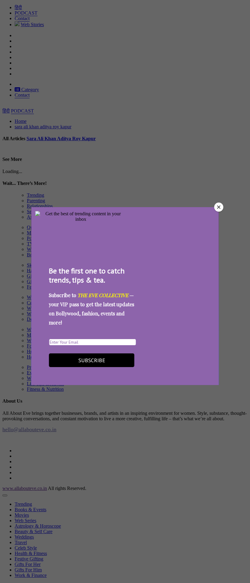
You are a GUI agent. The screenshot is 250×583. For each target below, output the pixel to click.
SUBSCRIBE (91, 360)
